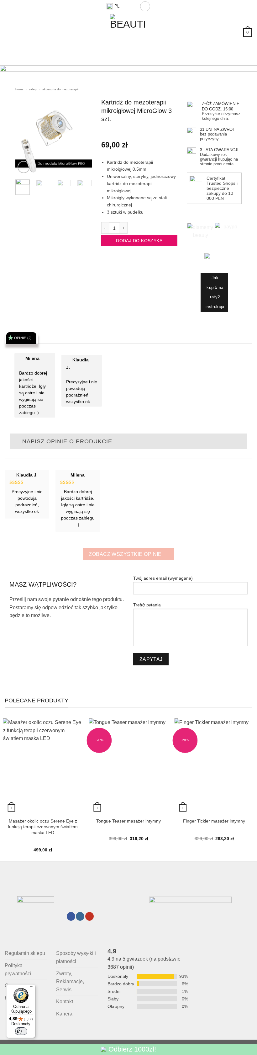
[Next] (243, 78)
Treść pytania (147, 604)
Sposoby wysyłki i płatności (76, 957)
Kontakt (64, 1001)
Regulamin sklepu (25, 953)
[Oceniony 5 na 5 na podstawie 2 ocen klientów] (139, 132)
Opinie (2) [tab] (23, 338)
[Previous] (13, 78)
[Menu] (31, 988)
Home (19, 89)
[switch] (21, 1031)
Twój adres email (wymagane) (163, 578)
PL (116, 6)
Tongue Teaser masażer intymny (128, 820)
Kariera (64, 1013)
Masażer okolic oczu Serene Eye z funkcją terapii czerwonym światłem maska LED (43, 826)
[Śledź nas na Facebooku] (71, 916)
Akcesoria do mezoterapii (60, 89)
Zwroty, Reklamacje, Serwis (70, 981)
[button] (145, 6)
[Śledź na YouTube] (89, 916)
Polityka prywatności (18, 969)
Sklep (33, 89)
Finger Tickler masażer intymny (214, 820)
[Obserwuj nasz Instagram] (80, 916)
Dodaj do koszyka (139, 240)
